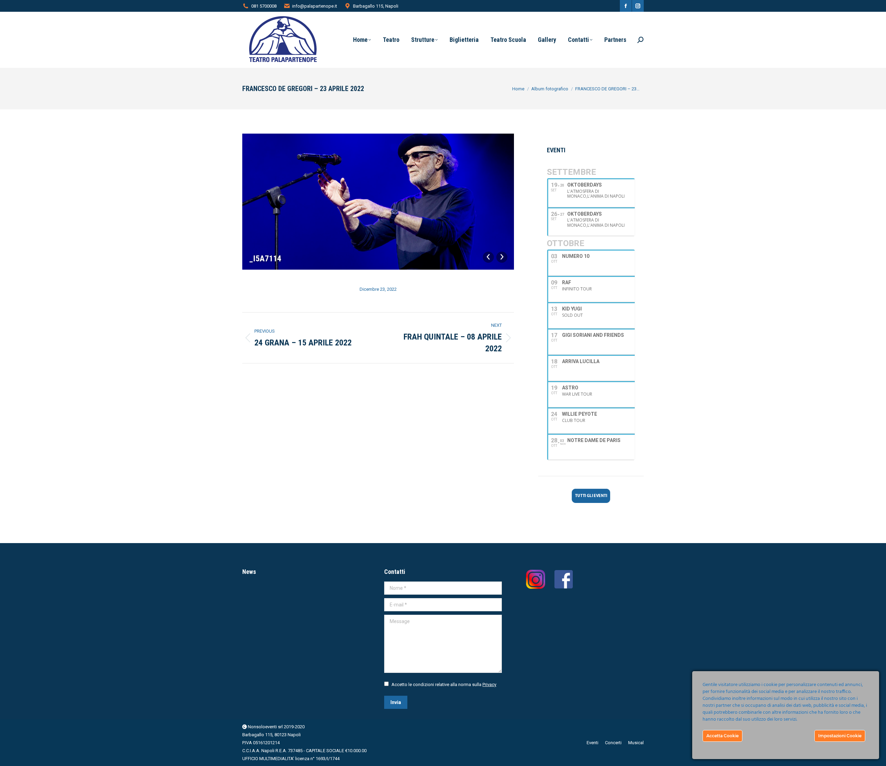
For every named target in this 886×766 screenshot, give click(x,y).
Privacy (489, 684)
